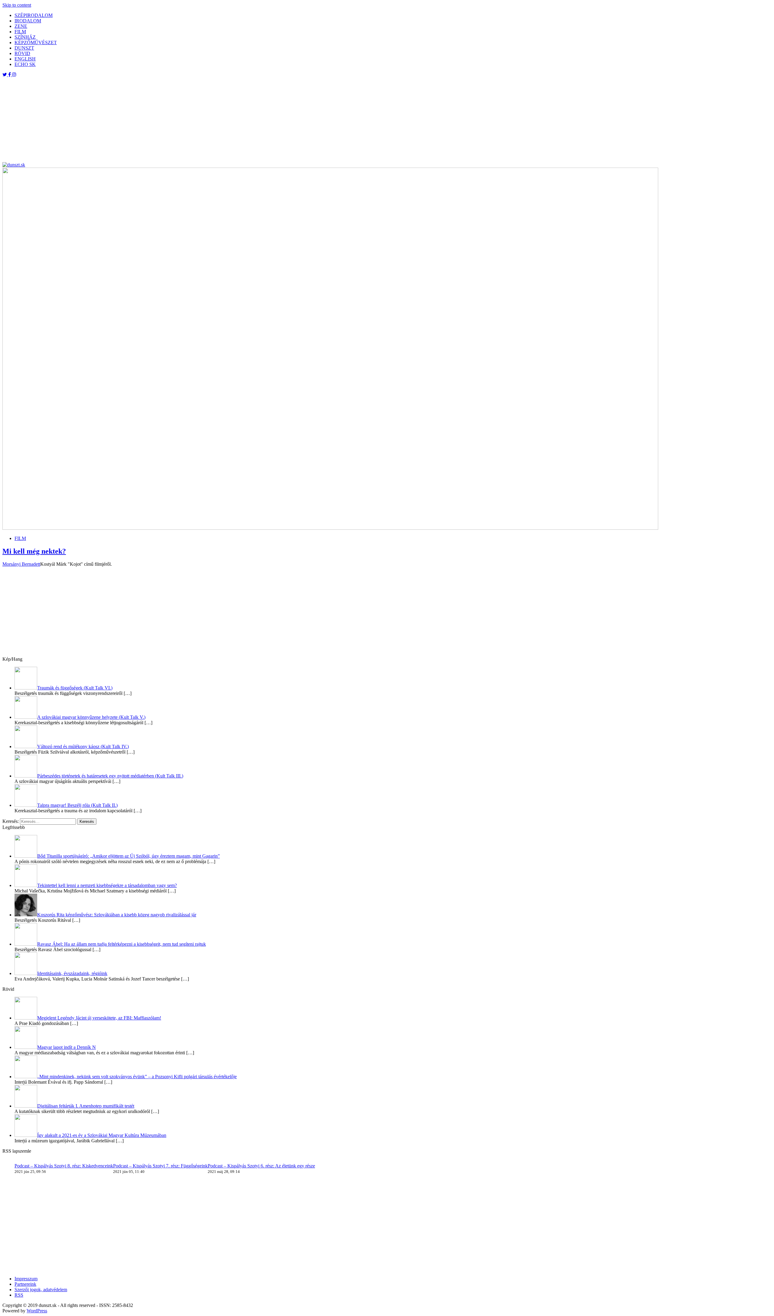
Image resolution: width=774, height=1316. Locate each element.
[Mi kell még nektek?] (330, 528)
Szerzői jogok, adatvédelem (41, 1289)
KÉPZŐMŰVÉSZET (36, 42)
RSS (19, 1295)
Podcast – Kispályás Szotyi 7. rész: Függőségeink (160, 1165)
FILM (20, 31)
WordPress (37, 1310)
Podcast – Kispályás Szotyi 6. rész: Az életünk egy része (261, 1165)
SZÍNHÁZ (25, 37)
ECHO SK (25, 64)
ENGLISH (25, 58)
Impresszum (26, 1278)
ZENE (21, 26)
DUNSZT (24, 48)
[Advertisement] (183, 119)
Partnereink (25, 1284)
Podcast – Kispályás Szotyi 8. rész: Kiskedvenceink (64, 1165)
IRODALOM (28, 20)
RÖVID (22, 53)
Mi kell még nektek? (34, 551)
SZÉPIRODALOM (34, 15)
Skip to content (16, 5)
